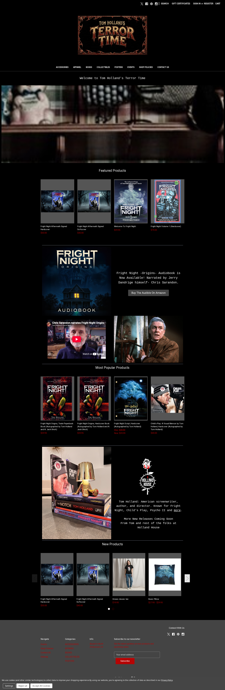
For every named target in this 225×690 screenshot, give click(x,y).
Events (131, 67)
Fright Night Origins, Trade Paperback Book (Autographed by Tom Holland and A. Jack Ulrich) (57, 426)
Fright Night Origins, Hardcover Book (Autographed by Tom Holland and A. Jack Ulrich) (93, 426)
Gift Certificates (181, 3)
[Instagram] (156, 3)
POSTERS (119, 67)
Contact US (163, 67)
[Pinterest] (151, 3)
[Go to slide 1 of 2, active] (109, 609)
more (177, 510)
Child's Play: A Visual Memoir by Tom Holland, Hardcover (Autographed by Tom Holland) (167, 426)
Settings (9, 685)
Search (165, 3)
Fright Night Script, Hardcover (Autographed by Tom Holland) (127, 425)
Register (208, 3)
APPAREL (77, 67)
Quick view (57, 199)
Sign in (197, 3)
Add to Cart (57, 204)
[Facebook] (146, 3)
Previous (34, 578)
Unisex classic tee (121, 599)
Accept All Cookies (41, 685)
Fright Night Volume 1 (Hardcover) (166, 226)
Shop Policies (146, 67)
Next (187, 578)
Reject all (22, 685)
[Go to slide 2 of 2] (113, 609)
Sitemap (44, 657)
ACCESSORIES (62, 67)
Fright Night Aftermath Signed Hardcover (54, 228)
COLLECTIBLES (103, 67)
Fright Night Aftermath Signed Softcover (90, 228)
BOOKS (89, 67)
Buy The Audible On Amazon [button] (148, 292)
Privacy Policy (167, 680)
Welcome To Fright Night (125, 226)
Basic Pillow (153, 599)
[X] (141, 3)
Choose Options (129, 577)
